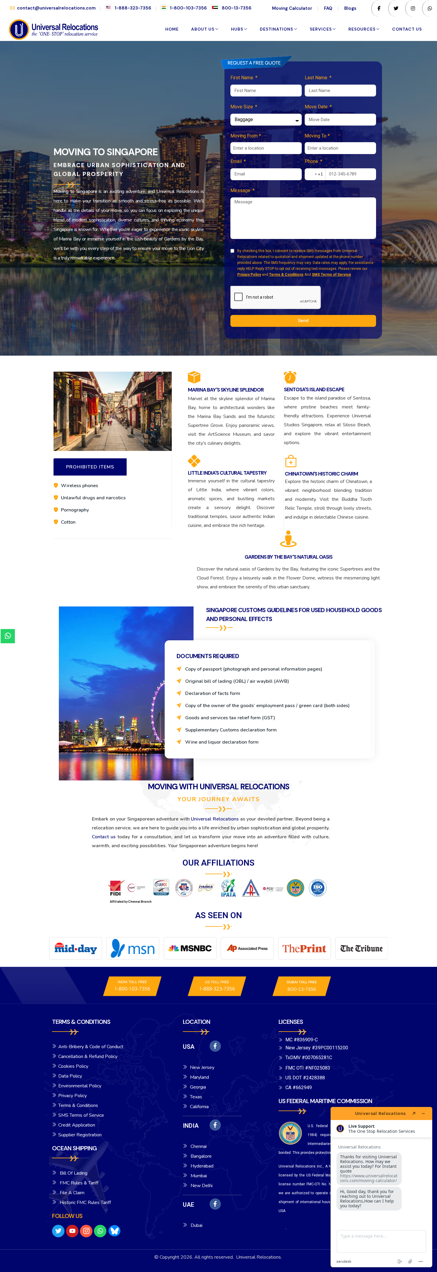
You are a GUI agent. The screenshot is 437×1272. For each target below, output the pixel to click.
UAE (188, 1204)
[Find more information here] (381, 1187)
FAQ (328, 8)
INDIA (191, 1125)
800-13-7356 (236, 8)
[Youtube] (72, 1231)
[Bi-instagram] (86, 1231)
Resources (361, 29)
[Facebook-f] (215, 1046)
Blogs (350, 8)
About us (202, 29)
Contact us (407, 29)
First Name (242, 77)
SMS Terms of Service (331, 275)
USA (188, 1046)
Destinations (276, 29)
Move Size (242, 107)
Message (240, 190)
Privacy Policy (249, 275)
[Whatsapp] (100, 1231)
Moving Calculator (292, 8)
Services (321, 29)
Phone (312, 161)
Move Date (317, 107)
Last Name (316, 77)
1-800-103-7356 (188, 8)
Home (172, 29)
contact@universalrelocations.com (56, 8)
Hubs (237, 29)
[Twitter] (58, 1231)
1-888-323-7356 (132, 8)
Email (236, 161)
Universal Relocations (215, 819)
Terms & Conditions (286, 275)
